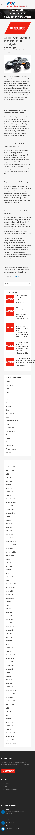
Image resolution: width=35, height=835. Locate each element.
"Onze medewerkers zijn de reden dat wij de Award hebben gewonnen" (22, 312)
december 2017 (11, 690)
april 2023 (9, 485)
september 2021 (11, 552)
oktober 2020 (10, 591)
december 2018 (11, 655)
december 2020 (11, 584)
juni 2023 (9, 477)
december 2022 (11, 499)
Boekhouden (10, 428)
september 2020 (11, 594)
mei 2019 (9, 637)
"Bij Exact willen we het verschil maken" (21, 298)
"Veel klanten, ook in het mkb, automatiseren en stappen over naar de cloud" (22, 346)
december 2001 (11, 743)
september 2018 (11, 665)
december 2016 (11, 733)
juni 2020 (9, 605)
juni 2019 (9, 633)
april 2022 (9, 527)
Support (8, 424)
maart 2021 (9, 573)
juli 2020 (8, 602)
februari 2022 (10, 534)
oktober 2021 (10, 548)
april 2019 (9, 641)
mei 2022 (9, 524)
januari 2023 (9, 495)
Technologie (10, 403)
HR (7, 396)
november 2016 (11, 736)
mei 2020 (9, 609)
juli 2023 (8, 474)
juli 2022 (8, 516)
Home (6, 19)
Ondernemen (10, 445)
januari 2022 (9, 538)
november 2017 (11, 694)
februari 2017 (10, 726)
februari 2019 (10, 648)
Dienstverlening (11, 431)
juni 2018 (9, 676)
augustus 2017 (10, 704)
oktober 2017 (10, 697)
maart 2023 (9, 488)
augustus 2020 (10, 598)
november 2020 (11, 587)
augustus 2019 (10, 630)
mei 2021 (9, 566)
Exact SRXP (9, 385)
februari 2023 (10, 492)
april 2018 (9, 683)
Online (8, 382)
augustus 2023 (10, 470)
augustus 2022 (10, 513)
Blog (7, 417)
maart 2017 (9, 722)
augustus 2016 (10, 740)
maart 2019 (9, 644)
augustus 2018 (10, 669)
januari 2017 (9, 729)
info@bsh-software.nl (12, 828)
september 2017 (11, 701)
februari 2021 (10, 577)
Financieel (9, 406)
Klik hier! (17, 276)
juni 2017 (9, 711)
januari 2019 (9, 651)
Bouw (7, 392)
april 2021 (9, 570)
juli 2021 (8, 559)
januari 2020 (9, 623)
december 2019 (11, 626)
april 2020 (9, 612)
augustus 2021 (10, 555)
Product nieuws (11, 449)
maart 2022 (9, 531)
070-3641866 (10, 822)
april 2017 (9, 719)
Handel (8, 438)
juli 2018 (8, 672)
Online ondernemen (12, 421)
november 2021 (11, 545)
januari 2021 (9, 580)
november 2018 (11, 658)
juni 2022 (9, 520)
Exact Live (9, 399)
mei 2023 (9, 481)
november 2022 (11, 502)
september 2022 (11, 509)
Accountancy (10, 435)
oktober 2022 (10, 506)
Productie (9, 442)
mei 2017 (9, 715)
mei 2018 (9, 680)
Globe (8, 389)
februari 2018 (10, 687)
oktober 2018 (10, 662)
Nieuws (8, 452)
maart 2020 (9, 616)
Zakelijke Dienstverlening (10, 789)
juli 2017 (8, 708)
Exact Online (12, 19)
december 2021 (11, 541)
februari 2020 (10, 619)
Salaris (8, 410)
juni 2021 (9, 563)
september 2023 (11, 467)
